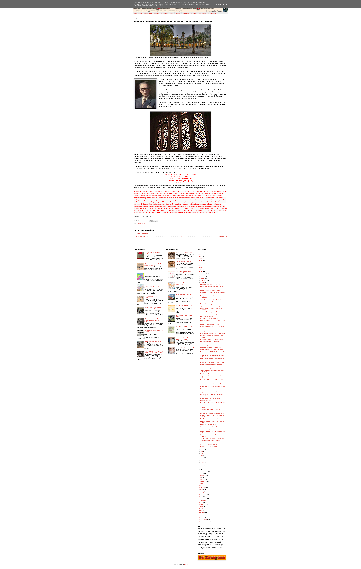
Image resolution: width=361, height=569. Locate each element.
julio (202, 449)
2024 (200, 256)
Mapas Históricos (138, 13)
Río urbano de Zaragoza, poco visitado (210, 373)
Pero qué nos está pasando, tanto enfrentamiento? (209, 296)
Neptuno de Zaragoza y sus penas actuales (211, 339)
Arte (200, 477)
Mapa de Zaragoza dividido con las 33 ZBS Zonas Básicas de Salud (153, 274)
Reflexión (201, 508)
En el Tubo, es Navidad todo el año (209, 419)
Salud (200, 510)
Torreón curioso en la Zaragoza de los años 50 (212, 438)
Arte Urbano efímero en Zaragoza (208, 444)
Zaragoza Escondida (204, 521)
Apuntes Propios (203, 472)
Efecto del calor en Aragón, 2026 (184, 305)
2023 (200, 258)
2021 (200, 263)
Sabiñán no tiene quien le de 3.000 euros (210, 347)
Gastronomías (202, 495)
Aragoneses (186, 13)
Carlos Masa (194, 13)
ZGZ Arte (156, 13)
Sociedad (201, 514)
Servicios (201, 512)
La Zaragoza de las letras (206, 316)
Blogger (186, 564)
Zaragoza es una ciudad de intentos (209, 324)
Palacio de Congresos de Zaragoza (209, 314)
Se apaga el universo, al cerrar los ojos (210, 427)
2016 (200, 465)
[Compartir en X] (153, 221)
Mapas (200, 502)
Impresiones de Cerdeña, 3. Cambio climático (212, 413)
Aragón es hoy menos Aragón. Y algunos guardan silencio (152, 308)
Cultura (143, 223)
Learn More (217, 4)
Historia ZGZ (164, 13)
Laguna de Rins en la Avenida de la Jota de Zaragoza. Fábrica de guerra (153, 352)
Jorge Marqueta (212, 13)
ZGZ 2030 (178, 13)
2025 (200, 254)
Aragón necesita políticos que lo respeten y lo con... (212, 441)
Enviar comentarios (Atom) (147, 239)
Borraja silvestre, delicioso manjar (209, 446)
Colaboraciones (203, 481)
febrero (202, 460)
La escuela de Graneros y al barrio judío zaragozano (184, 283)
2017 (200, 272)
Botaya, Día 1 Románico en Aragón (184, 252)
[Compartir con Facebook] (155, 221)
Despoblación (202, 487)
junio (202, 451)
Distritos (201, 489)
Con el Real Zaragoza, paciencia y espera (211, 318)
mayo (202, 453)
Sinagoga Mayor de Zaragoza (183, 261)
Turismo (201, 516)
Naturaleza (202, 504)
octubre (203, 278)
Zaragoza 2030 (203, 520)
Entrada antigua (223, 236)
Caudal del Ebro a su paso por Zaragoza (210, 312)
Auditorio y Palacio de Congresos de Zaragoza (212, 349)
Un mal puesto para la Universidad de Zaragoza (212, 362)
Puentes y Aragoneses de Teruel (208, 345)
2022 (200, 261)
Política (201, 506)
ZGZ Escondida (148, 13)
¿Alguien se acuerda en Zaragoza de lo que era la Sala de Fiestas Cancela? (153, 320)
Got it (225, 4)
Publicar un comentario (142, 233)
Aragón (171, 13)
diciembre (203, 273)
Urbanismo (202, 518)
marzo (202, 458)
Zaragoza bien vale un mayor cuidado (210, 290)
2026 (200, 252)
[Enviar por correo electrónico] (150, 221)
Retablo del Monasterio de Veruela (209, 424)
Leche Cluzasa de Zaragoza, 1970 (153, 341)
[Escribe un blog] (152, 221)
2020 (200, 265)
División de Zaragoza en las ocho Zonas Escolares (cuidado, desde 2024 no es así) (153, 286)
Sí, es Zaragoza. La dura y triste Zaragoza (211, 306)
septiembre (204, 280)
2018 (200, 269)
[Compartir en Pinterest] (157, 221)
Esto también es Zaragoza (207, 304)
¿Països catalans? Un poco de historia (210, 398)
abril (202, 455)
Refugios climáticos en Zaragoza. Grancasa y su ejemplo (184, 338)
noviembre (203, 276)
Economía (201, 491)
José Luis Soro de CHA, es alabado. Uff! (210, 299)
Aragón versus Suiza (205, 400)
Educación (201, 493)
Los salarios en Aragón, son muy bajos (210, 284)
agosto (202, 282)
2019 (200, 267)
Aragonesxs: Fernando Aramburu (208, 301)
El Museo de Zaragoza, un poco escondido (211, 429)
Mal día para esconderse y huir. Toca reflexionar (212, 333)
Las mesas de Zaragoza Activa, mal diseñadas (212, 368)
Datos (200, 485)
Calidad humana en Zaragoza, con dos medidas (212, 386)
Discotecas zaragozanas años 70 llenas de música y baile (153, 264)
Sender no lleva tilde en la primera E (185, 348)
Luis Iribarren (202, 13)
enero (202, 462)
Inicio (181, 236)
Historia (201, 497)
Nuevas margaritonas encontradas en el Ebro (212, 388)
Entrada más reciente (139, 236)
